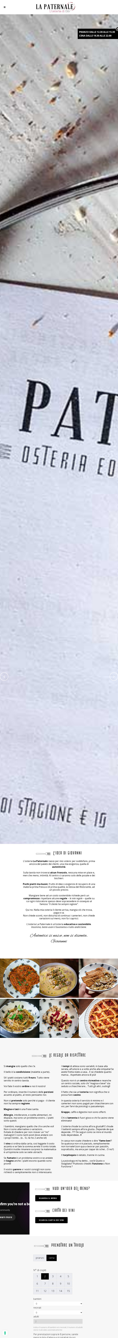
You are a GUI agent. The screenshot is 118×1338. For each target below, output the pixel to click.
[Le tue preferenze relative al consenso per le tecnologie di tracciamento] (5, 1333)
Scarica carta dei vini (51, 1220)
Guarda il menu (48, 1198)
